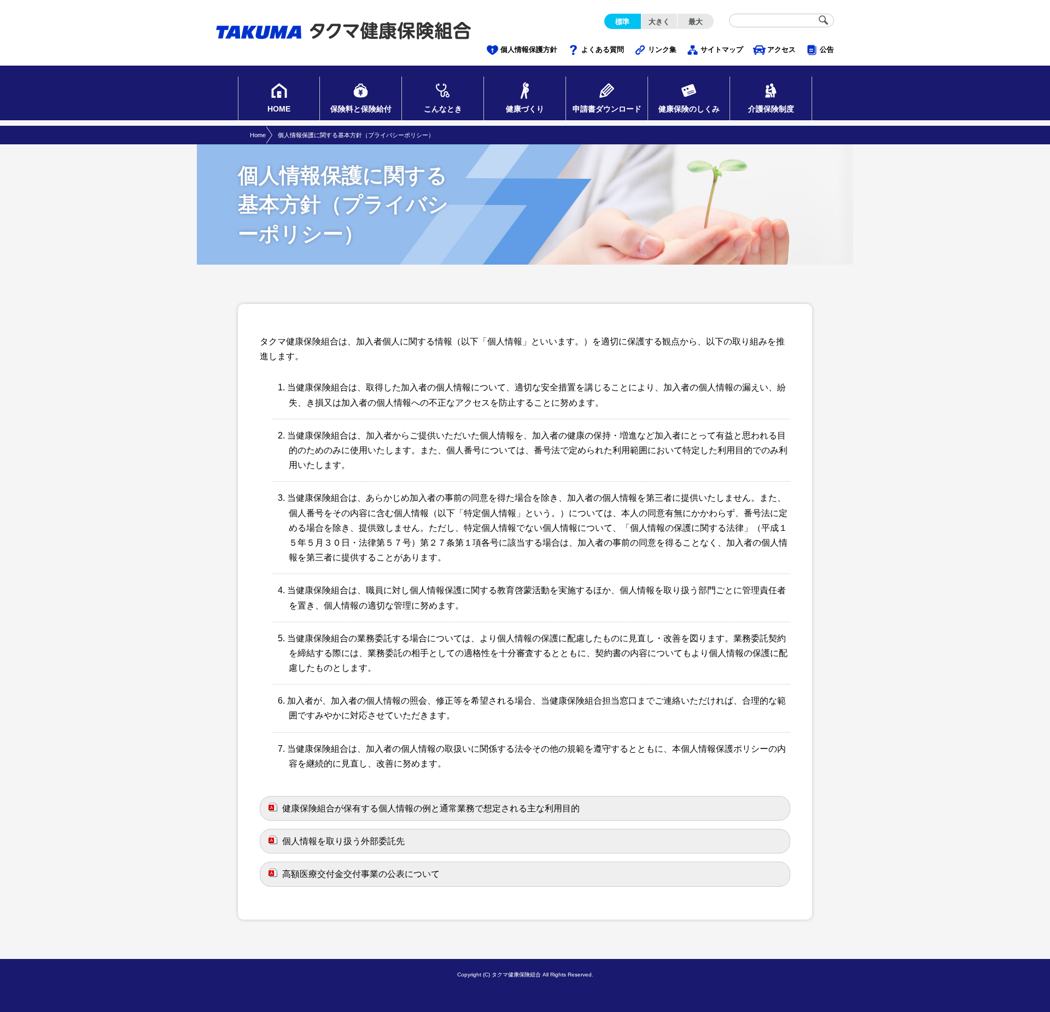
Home (258, 135)
